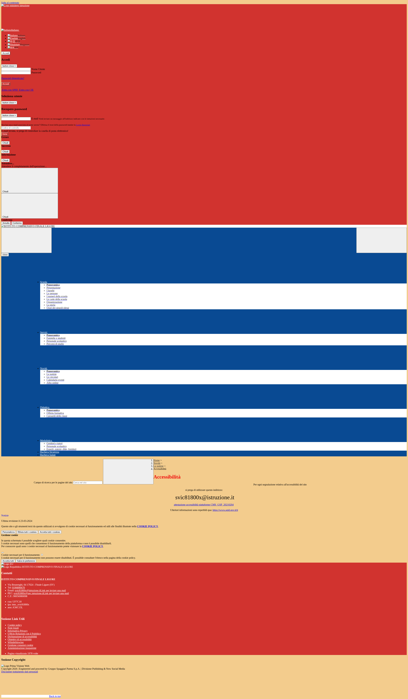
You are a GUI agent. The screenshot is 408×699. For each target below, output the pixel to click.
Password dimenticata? (12, 78)
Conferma (17, 223)
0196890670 (18, 587)
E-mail (34, 118)
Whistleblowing (16, 642)
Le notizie (158, 466)
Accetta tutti (50, 532)
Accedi (6, 53)
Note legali (13, 628)
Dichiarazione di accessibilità (22, 636)
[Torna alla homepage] (204, 226)
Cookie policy (15, 625)
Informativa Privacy (18, 630)
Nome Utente (38, 69)
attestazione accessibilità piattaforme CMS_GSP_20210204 (204, 504)
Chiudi (5, 143)
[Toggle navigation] (26, 240)
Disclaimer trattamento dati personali (19, 671)
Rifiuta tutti (27, 532)
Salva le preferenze (26, 561)
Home (156, 460)
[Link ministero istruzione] (15, 5)
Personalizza (9, 532)
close (5, 254)
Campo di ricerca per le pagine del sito (53, 482)
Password (36, 72)
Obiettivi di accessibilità (20, 639)
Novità (156, 463)
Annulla (6, 223)
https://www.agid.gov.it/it (225, 510)
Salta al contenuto (10, 2)
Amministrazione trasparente (22, 648)
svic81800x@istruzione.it (40, 590)
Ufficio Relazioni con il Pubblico (24, 633)
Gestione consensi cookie (20, 645)
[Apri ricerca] (381, 240)
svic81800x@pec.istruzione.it (41, 593)
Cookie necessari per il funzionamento (20, 555)
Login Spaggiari (83, 125)
